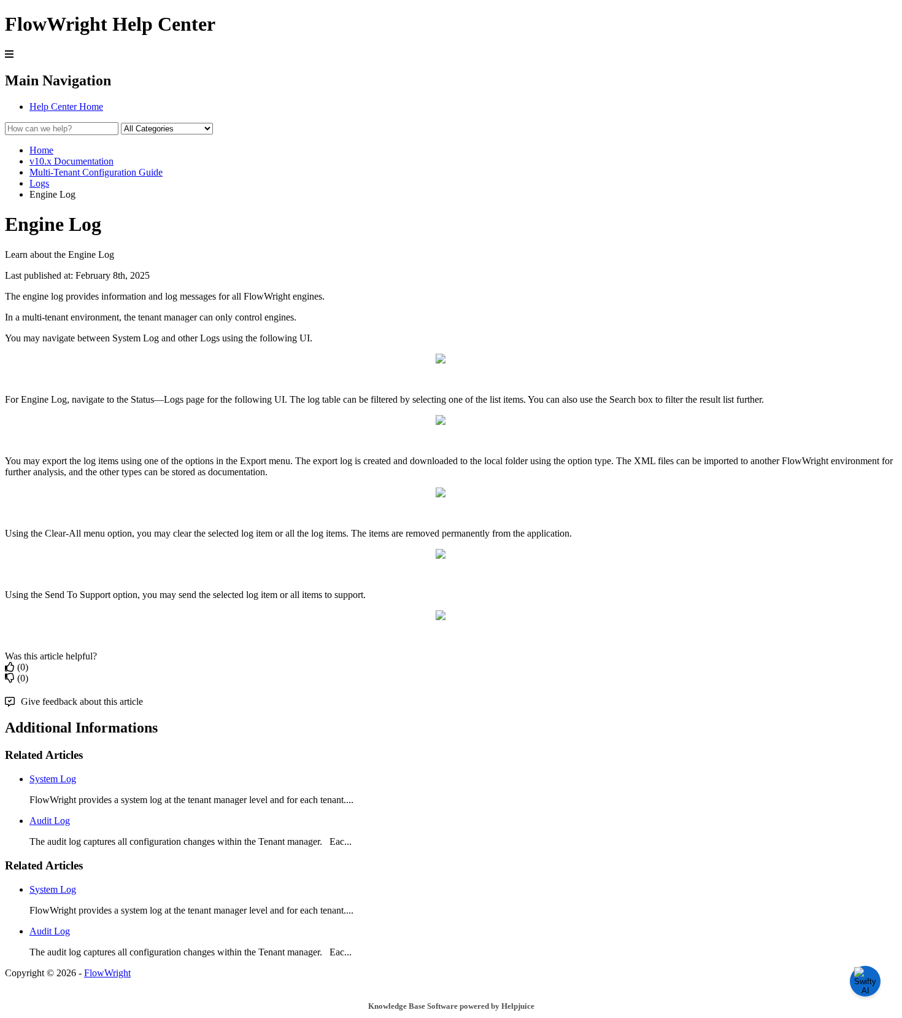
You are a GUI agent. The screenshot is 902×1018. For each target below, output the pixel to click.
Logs (39, 183)
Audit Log (49, 820)
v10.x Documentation (71, 161)
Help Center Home (66, 106)
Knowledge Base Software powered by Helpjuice (451, 1006)
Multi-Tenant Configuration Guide (96, 172)
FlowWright (107, 973)
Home (41, 150)
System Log (52, 779)
